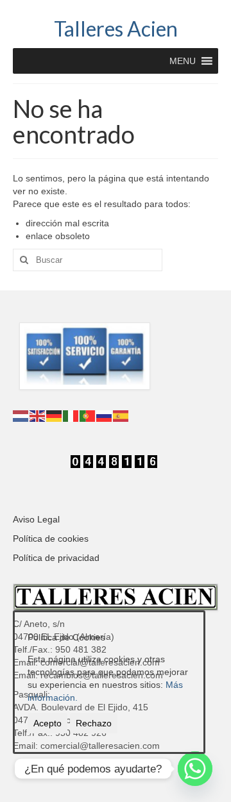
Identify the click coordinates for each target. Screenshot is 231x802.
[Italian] (71, 415)
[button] (182, 61)
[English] (38, 415)
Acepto (47, 723)
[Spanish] (121, 415)
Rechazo (94, 723)
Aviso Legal (36, 519)
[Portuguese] (88, 415)
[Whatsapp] (195, 768)
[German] (54, 415)
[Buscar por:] (87, 260)
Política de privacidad (56, 558)
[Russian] (104, 415)
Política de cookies (51, 538)
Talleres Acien (116, 28)
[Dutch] (21, 415)
